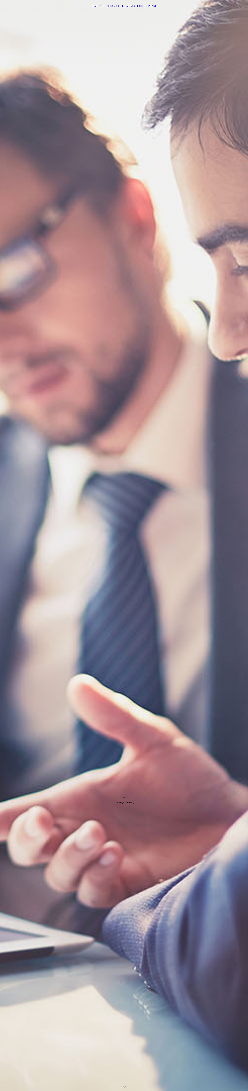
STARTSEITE (98, 6)
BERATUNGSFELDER (132, 6)
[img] (124, 545)
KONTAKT (151, 6)
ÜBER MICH (113, 6)
